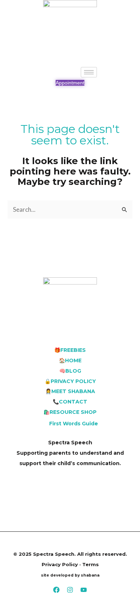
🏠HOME (70, 360)
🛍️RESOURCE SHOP (70, 412)
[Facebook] (56, 590)
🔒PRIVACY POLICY (70, 381)
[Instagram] (70, 590)
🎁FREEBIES (70, 350)
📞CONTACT (70, 401)
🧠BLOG (70, 371)
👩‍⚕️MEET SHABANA (70, 391)
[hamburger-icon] (89, 72)
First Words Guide (73, 423)
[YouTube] (83, 590)
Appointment (70, 83)
